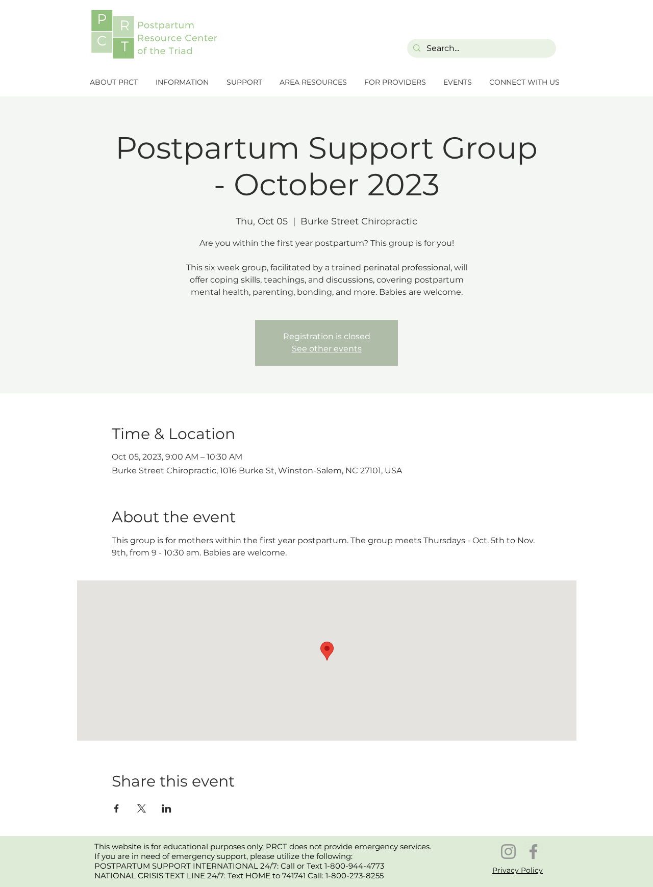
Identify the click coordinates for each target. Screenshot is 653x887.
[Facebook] (533, 851)
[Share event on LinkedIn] (166, 808)
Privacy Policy (517, 870)
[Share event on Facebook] (116, 808)
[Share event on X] (141, 808)
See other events (327, 348)
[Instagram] (508, 851)
